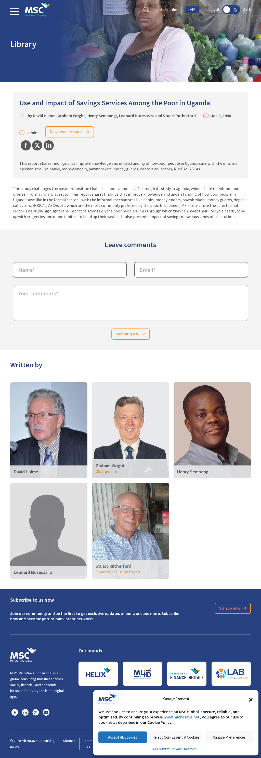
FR (192, 9)
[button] (250, 698)
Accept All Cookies (122, 737)
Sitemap (69, 740)
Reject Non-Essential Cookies (176, 737)
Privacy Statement (184, 749)
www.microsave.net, (182, 717)
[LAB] (231, 674)
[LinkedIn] (25, 712)
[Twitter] (35, 712)
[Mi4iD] (142, 674)
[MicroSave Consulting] (23, 654)
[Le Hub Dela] (186, 674)
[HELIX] (98, 674)
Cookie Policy (161, 749)
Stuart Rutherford (179, 115)
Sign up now (229, 608)
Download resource (66, 131)
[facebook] (14, 712)
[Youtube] (46, 712)
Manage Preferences (229, 737)
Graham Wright (71, 115)
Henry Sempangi (102, 115)
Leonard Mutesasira (136, 115)
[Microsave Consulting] (37, 10)
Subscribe (168, 9)
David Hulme (44, 115)
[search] (147, 10)
